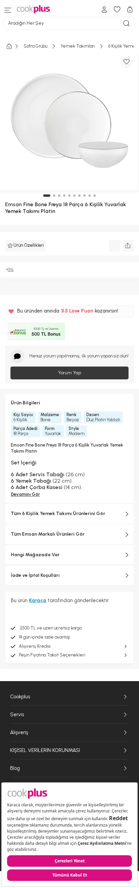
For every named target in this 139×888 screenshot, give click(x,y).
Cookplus (20, 697)
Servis (17, 714)
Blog (15, 768)
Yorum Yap (69, 373)
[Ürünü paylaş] (128, 245)
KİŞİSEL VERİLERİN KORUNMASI (45, 750)
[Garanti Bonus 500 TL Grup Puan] (36, 331)
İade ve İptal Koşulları (35, 575)
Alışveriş (19, 732)
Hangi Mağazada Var (35, 555)
